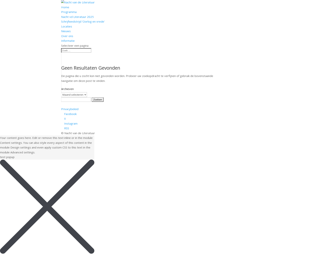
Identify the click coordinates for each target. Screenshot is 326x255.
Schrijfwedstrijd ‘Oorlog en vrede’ (83, 21)
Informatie (68, 41)
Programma (69, 12)
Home (65, 7)
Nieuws (66, 31)
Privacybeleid (69, 109)
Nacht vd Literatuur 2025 (77, 17)
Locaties (66, 26)
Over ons (67, 36)
